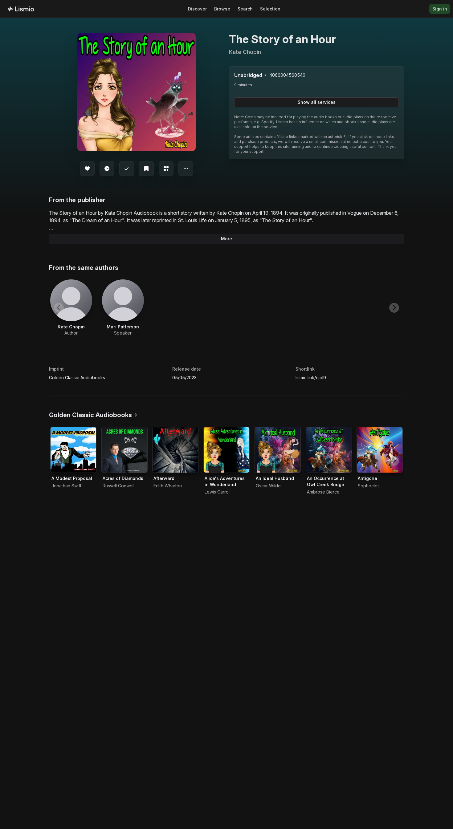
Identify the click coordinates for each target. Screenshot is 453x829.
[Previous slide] (59, 308)
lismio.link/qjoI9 (311, 377)
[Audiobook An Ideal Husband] (278, 450)
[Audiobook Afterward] (175, 450)
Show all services (317, 102)
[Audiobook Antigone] (380, 450)
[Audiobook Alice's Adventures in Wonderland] (226, 450)
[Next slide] (394, 308)
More (226, 238)
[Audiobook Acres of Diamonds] (124, 450)
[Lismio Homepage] (21, 8)
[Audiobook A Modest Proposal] (73, 450)
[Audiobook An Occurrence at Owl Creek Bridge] (329, 450)
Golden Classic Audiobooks (77, 377)
